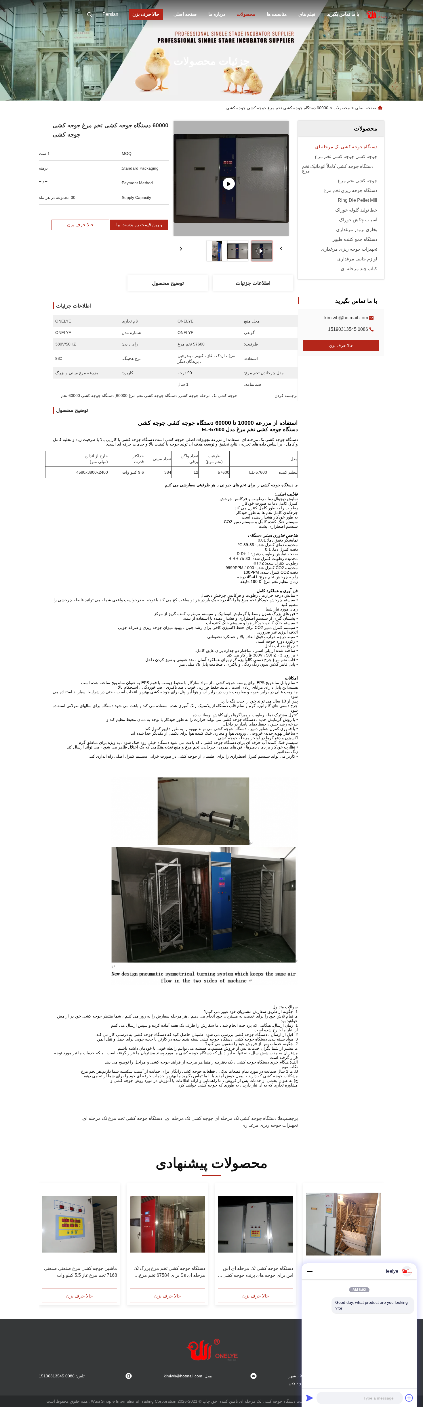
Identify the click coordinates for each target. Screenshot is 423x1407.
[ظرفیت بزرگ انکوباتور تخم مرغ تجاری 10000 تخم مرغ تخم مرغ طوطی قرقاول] (343, 1224)
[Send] (309, 1397)
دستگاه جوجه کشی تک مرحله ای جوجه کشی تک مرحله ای (221, 1118)
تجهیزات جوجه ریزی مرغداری (269, 1125)
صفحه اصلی (185, 14)
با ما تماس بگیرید (343, 14)
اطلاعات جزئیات (253, 283)
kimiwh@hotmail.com (346, 317)
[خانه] (376, 14)
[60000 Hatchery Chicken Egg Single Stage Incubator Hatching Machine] (231, 178)
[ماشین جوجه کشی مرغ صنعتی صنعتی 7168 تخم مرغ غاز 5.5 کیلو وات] (79, 1224)
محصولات (246, 14)
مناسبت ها (277, 14)
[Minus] (309, 1271)
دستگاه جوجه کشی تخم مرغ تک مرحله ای (122, 1118)
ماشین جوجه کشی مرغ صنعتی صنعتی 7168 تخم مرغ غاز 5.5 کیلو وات (80, 1272)
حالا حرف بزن (145, 14)
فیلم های (306, 14)
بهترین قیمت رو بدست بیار (139, 224)
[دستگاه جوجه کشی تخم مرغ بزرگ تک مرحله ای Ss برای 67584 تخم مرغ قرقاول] (167, 1224)
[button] (373, 1237)
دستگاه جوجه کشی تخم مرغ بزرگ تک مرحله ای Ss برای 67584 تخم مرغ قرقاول (169, 1272)
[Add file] (409, 1397)
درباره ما (216, 14)
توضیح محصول (168, 283)
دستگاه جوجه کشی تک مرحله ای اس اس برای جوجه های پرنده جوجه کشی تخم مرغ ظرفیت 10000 (257, 1272)
